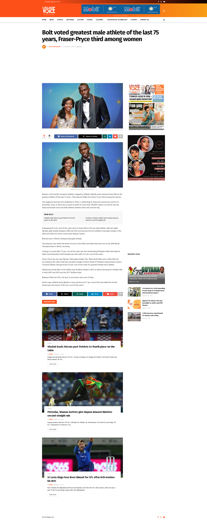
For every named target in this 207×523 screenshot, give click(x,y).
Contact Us (144, 20)
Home (44, 20)
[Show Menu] (164, 11)
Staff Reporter (54, 46)
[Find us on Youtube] (164, 2)
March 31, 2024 (134, 281)
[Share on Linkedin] (110, 136)
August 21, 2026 (59, 354)
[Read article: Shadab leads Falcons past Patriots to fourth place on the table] (82, 327)
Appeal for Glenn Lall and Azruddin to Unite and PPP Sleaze (152, 303)
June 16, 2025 (147, 308)
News (52, 20)
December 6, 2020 (69, 46)
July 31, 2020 (146, 318)
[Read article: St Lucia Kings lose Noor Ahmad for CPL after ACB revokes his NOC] (82, 458)
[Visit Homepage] (49, 10)
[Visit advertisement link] (146, 107)
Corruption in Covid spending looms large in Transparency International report (153, 290)
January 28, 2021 (147, 295)
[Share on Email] (115, 136)
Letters (80, 20)
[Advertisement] (103, 65)
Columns (99, 20)
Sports (60, 20)
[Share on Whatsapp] (104, 136)
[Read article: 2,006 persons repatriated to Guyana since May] (134, 316)
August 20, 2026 (59, 419)
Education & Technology (117, 20)
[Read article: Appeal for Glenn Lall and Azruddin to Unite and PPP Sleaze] (134, 304)
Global (90, 20)
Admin (51, 354)
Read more (53, 363)
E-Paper (134, 20)
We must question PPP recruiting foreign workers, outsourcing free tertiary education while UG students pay (146, 276)
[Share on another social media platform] (120, 136)
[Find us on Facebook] (158, 2)
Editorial (70, 20)
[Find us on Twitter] (161, 2)
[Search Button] (164, 19)
